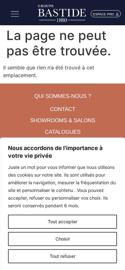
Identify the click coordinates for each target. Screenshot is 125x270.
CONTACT (62, 109)
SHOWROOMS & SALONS (62, 120)
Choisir (62, 239)
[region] (62, 204)
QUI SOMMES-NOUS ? (62, 96)
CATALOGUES (62, 132)
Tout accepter (62, 221)
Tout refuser (62, 256)
